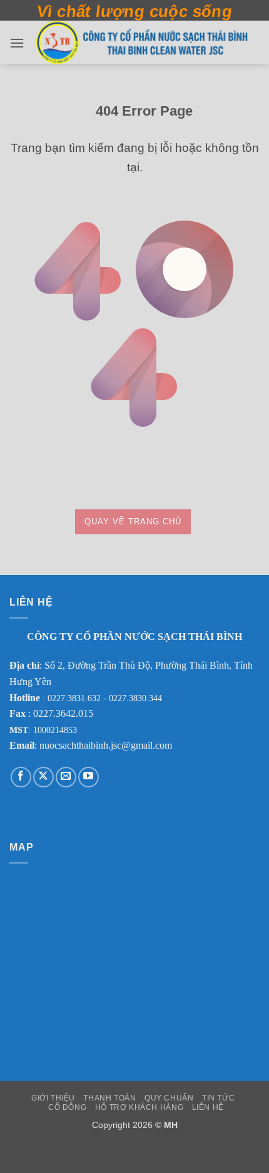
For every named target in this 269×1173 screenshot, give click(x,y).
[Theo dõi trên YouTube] (88, 777)
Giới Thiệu (53, 1098)
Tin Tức (218, 1098)
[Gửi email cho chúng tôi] (66, 777)
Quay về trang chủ (132, 521)
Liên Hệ (208, 1107)
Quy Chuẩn (169, 1098)
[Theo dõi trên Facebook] (21, 777)
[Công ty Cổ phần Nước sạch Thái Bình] (142, 42)
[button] (16, 42)
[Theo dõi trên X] (43, 777)
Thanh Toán (109, 1098)
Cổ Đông (67, 1107)
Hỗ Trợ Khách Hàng (139, 1107)
